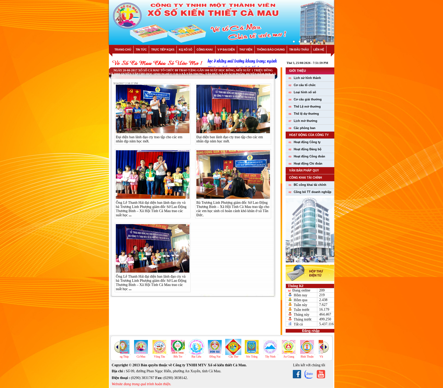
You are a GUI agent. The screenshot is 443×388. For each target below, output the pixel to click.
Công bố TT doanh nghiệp (310, 192)
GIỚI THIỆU (297, 70)
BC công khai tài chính (307, 184)
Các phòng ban (302, 128)
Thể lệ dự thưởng (304, 113)
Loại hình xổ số (302, 92)
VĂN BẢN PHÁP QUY (304, 170)
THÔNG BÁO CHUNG (271, 49)
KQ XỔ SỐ (185, 49)
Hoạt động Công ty (304, 142)
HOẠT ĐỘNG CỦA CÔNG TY (309, 135)
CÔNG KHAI (205, 49)
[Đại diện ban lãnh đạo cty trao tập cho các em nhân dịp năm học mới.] (152, 132)
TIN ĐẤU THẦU (299, 49)
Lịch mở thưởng (303, 121)
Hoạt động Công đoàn (307, 156)
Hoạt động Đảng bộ (305, 149)
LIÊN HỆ (318, 49)
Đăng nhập (310, 331)
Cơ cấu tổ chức (302, 85)
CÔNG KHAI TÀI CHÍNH (305, 177)
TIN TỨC (141, 49)
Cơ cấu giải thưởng (305, 99)
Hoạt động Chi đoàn (305, 163)
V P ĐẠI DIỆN (226, 49)
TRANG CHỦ (122, 49)
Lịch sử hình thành (305, 78)
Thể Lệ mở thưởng (305, 106)
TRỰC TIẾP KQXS (162, 49)
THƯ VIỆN (245, 49)
